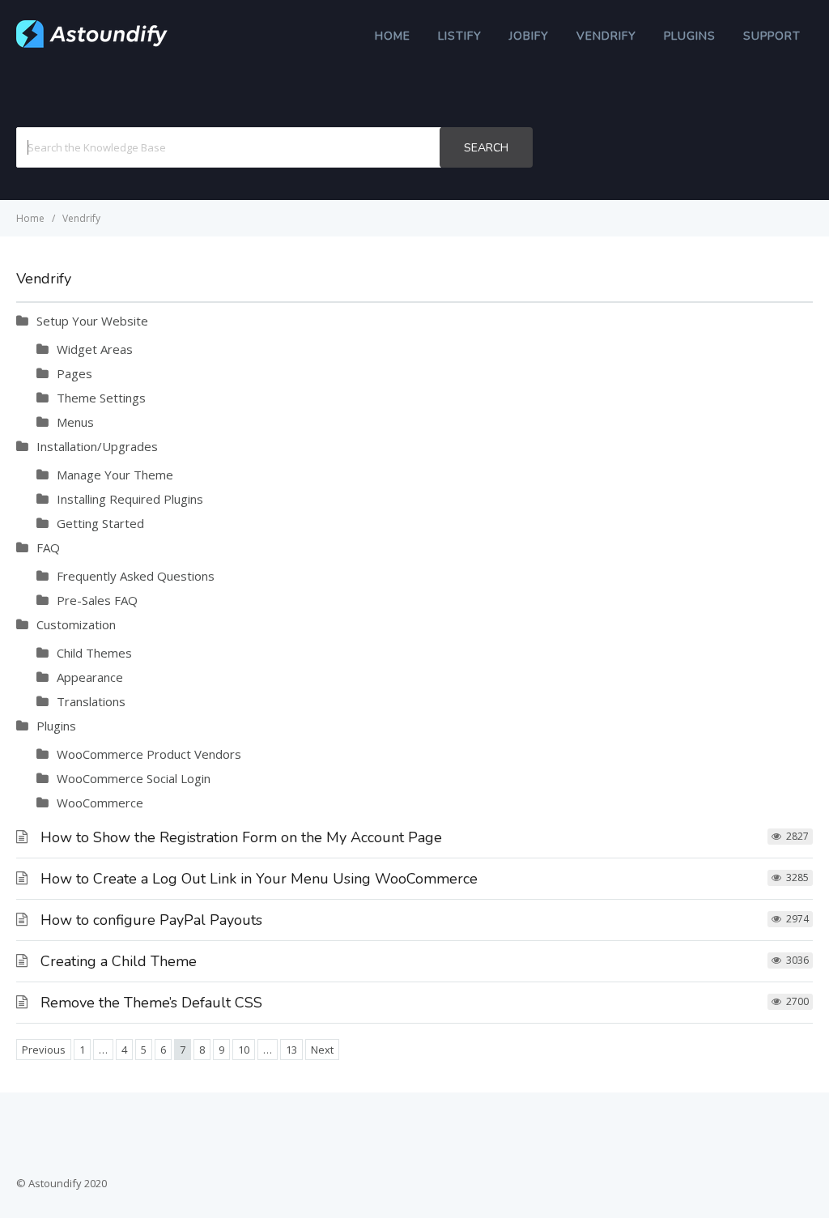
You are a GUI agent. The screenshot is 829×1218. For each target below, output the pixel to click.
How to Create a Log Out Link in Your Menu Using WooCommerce (259, 878)
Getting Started (100, 523)
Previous (44, 1049)
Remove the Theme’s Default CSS (151, 1002)
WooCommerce (100, 802)
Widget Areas (95, 349)
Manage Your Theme (115, 474)
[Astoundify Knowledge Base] (92, 44)
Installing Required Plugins (130, 499)
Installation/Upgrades (97, 446)
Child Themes (94, 653)
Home (392, 36)
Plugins (690, 36)
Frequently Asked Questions (136, 576)
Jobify (529, 36)
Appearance (90, 677)
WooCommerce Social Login (133, 778)
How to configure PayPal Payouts (151, 920)
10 (243, 1049)
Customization (76, 624)
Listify (460, 36)
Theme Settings (101, 398)
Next (322, 1049)
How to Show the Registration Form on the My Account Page (241, 837)
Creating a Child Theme (118, 961)
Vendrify (606, 36)
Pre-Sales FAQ (97, 600)
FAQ (48, 547)
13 (291, 1049)
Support (772, 36)
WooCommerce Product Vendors (149, 754)
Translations (91, 701)
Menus (75, 422)
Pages (74, 373)
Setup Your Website (92, 321)
